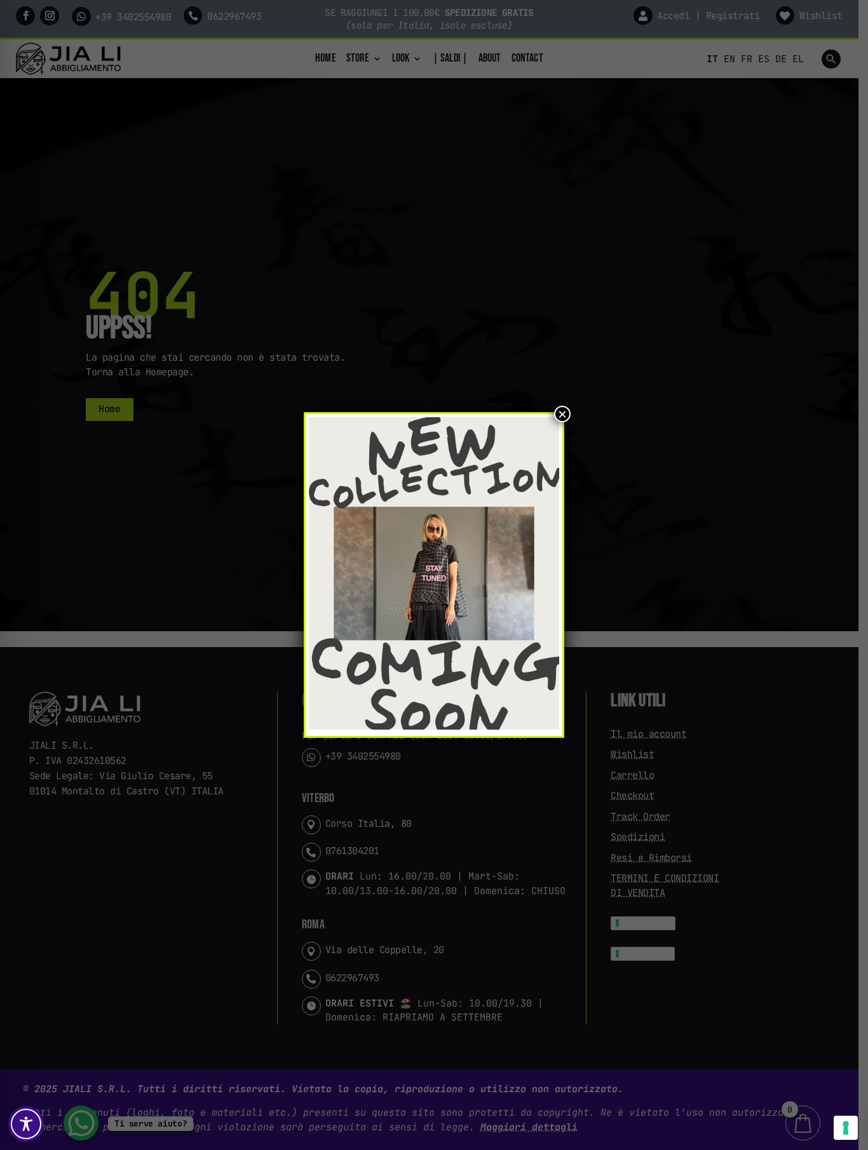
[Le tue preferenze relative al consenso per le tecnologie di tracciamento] (846, 1128)
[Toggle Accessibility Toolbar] (26, 1123)
